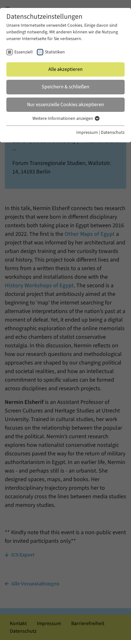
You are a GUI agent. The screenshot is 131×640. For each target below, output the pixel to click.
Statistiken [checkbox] (55, 52)
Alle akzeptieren (65, 69)
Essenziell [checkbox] (23, 52)
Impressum (87, 132)
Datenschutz (113, 132)
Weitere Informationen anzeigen (63, 118)
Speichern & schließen (65, 86)
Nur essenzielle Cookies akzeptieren (65, 104)
